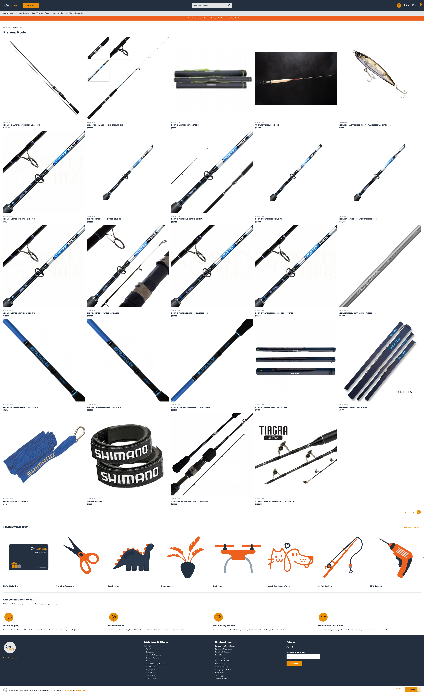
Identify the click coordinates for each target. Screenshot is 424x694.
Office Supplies (220, 676)
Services (149, 661)
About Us (69, 13)
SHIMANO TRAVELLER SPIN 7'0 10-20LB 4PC (104, 407)
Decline (398, 688)
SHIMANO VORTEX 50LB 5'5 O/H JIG (268, 219)
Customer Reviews (152, 658)
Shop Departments (223, 642)
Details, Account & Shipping (156, 642)
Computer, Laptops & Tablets (225, 646)
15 (413, 512)
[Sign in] (414, 5)
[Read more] (406, 5)
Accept (412, 690)
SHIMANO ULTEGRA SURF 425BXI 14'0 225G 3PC (357, 313)
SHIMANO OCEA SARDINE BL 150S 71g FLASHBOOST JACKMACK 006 (365, 125)
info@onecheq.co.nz (16, 658)
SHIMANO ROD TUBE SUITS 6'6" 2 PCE (185, 125)
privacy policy (81, 690)
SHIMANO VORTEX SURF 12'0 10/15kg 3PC (103, 313)
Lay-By (60, 13)
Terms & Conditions (152, 679)
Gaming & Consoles (22, 13)
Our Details (147, 646)
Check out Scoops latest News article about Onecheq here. (224, 18)
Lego (53, 13)
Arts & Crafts (219, 673)
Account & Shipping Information (155, 664)
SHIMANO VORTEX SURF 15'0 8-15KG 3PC (19, 313)
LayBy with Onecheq (153, 655)
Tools (47, 13)
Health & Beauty (221, 679)
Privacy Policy (151, 676)
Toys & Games (220, 655)
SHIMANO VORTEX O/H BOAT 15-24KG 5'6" (187, 219)
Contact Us (79, 13)
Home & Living (220, 658)
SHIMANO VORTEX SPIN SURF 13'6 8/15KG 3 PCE (189, 313)
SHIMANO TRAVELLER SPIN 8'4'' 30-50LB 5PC (20, 407)
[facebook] (292, 647)
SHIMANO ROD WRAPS (95, 501)
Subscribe (295, 663)
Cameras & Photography (224, 649)
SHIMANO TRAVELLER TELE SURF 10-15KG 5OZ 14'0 (190, 407)
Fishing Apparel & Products (224, 670)
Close (421, 18)
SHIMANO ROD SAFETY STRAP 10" (16, 501)
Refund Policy (151, 673)
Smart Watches (37, 13)
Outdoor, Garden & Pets (223, 661)
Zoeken (229, 5)
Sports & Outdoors (221, 667)
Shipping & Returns (152, 670)
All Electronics (220, 664)
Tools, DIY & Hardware (223, 652)
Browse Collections (412, 528)
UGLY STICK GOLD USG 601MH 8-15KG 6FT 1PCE (105, 125)
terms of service (67, 690)
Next (419, 512)
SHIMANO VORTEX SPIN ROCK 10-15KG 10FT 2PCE (274, 313)
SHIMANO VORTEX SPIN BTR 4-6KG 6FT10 (19, 219)
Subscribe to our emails (296, 652)
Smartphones (8, 13)
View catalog (31, 5)
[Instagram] (288, 647)
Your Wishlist (150, 667)
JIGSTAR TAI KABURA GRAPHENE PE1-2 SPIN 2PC (189, 501)
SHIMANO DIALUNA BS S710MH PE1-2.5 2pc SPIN (21, 125)
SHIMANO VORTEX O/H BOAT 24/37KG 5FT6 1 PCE (358, 219)
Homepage (6, 27)
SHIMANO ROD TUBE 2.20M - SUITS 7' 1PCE (271, 407)
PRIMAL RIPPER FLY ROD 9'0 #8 (267, 125)
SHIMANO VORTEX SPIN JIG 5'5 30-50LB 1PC (104, 219)
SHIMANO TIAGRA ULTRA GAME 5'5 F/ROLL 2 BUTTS (274, 501)
